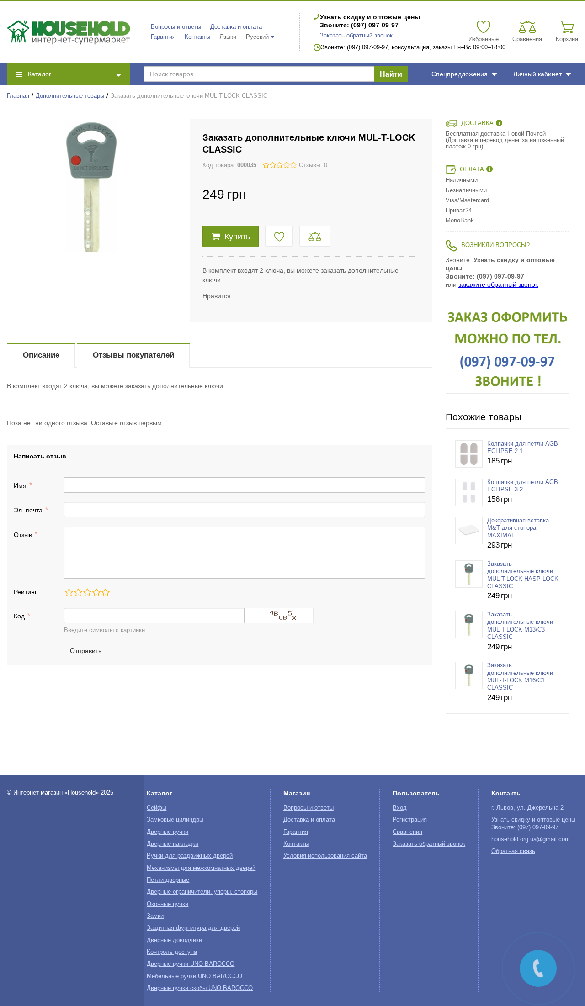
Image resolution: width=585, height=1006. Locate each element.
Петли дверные (168, 880)
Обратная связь (513, 851)
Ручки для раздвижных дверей (190, 856)
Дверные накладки (172, 844)
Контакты (197, 37)
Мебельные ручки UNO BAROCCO (194, 976)
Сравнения (407, 832)
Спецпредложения (459, 74)
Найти (391, 74)
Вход (400, 808)
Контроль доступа (172, 952)
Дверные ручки (167, 832)
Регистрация (410, 819)
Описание (41, 355)
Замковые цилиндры (175, 819)
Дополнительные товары (70, 96)
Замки (155, 916)
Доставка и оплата (236, 27)
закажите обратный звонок (498, 284)
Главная (18, 96)
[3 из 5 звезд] (86, 592)
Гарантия (163, 37)
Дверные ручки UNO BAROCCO (190, 964)
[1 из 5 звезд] (68, 592)
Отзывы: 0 (313, 165)
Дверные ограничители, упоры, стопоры (202, 892)
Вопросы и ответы (176, 27)
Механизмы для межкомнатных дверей (201, 868)
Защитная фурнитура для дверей (193, 928)
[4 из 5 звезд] (96, 592)
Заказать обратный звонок (356, 35)
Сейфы (156, 808)
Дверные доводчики (174, 940)
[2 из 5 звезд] (77, 592)
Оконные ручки (167, 904)
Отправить (85, 650)
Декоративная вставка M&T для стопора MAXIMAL (518, 528)
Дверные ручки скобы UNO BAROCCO (200, 988)
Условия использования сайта (325, 856)
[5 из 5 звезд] (105, 592)
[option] (507, 350)
